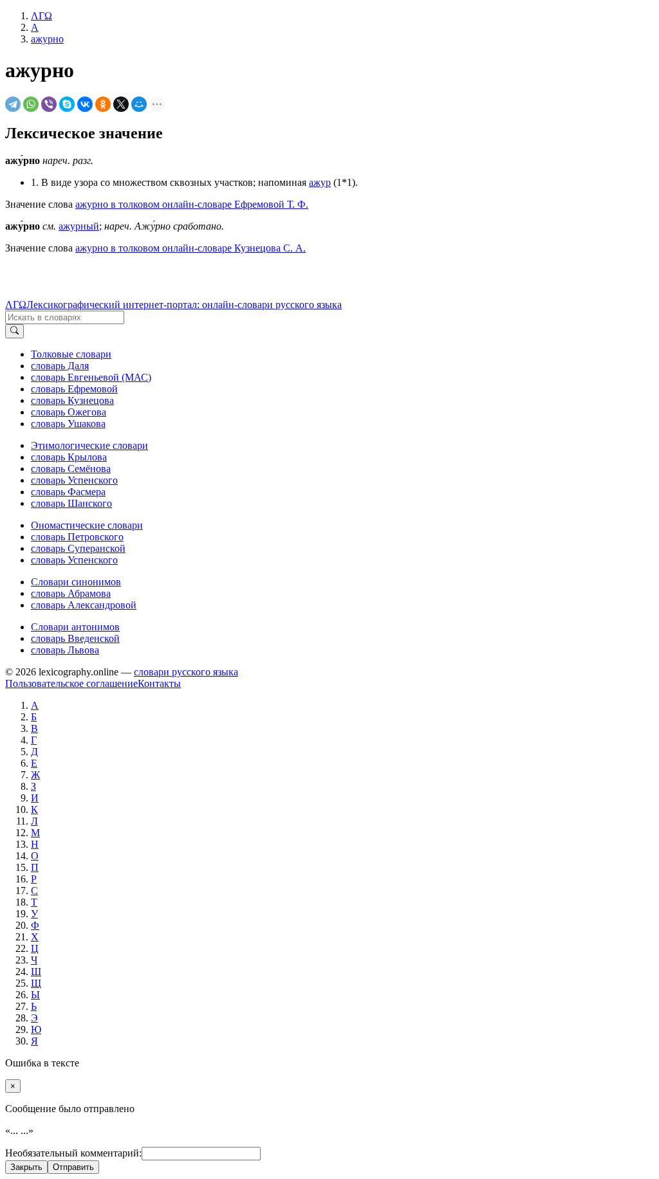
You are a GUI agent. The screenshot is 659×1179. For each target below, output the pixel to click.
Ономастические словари (87, 525)
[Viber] (49, 104)
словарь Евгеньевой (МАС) (91, 377)
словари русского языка (186, 671)
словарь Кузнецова (72, 400)
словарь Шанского (71, 503)
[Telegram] (13, 104)
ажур (320, 182)
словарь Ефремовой (74, 388)
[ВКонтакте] (85, 104)
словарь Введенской (75, 638)
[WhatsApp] (31, 104)
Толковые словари (71, 354)
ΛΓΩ (15, 304)
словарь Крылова (69, 457)
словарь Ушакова (68, 423)
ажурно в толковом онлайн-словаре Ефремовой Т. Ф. (191, 204)
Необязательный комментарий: (73, 1152)
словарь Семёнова (71, 468)
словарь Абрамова (71, 593)
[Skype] (67, 104)
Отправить (73, 1167)
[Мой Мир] (139, 104)
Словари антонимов (75, 626)
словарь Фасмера (68, 491)
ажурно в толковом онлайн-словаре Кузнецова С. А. (190, 247)
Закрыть (26, 1167)
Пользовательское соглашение (71, 683)
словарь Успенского (74, 480)
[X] (121, 104)
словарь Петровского (77, 536)
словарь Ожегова (68, 412)
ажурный (79, 226)
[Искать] (14, 331)
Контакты (159, 683)
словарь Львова (65, 649)
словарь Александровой (83, 604)
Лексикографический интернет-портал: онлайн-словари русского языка (184, 304)
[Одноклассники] (103, 104)
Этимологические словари (89, 445)
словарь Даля (60, 365)
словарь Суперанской (78, 548)
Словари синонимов (76, 581)
